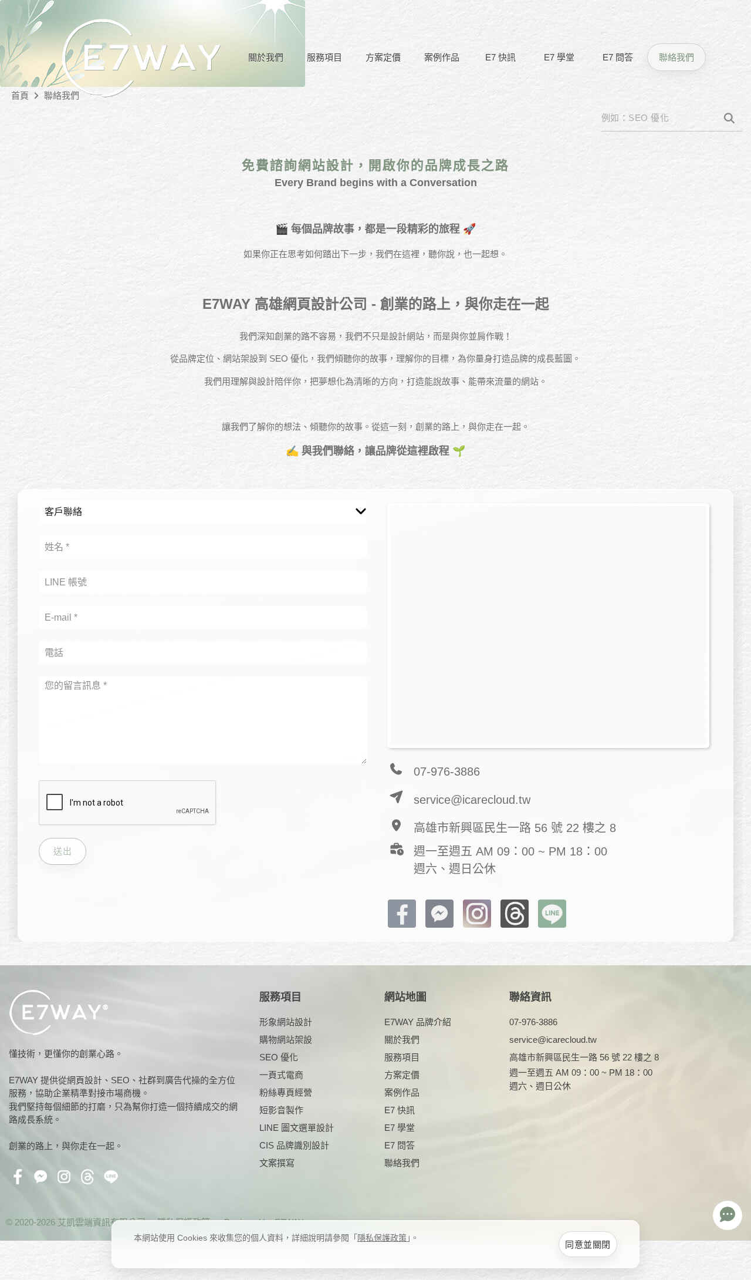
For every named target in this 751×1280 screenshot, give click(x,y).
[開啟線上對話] (727, 1215)
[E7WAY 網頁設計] (140, 57)
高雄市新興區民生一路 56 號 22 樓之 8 (515, 827)
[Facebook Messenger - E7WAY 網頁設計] (439, 913)
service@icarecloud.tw (472, 799)
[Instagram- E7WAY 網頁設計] (66, 1178)
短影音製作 (281, 1110)
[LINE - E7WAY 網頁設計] (552, 913)
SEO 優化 (278, 1057)
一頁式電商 (281, 1075)
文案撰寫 (277, 1163)
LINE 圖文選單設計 (296, 1128)
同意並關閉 (588, 1244)
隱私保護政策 (382, 1237)
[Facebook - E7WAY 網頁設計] (402, 913)
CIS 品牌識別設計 (294, 1145)
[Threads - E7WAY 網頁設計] (89, 1178)
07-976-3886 (447, 771)
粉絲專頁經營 (285, 1092)
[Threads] (514, 913)
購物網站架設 (285, 1040)
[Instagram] (477, 913)
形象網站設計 (285, 1022)
